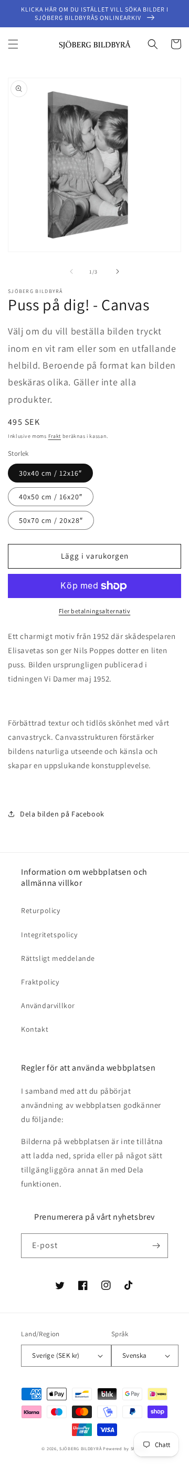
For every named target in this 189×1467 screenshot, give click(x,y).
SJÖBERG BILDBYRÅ (80, 1448)
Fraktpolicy (40, 982)
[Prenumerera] (155, 1245)
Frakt (54, 436)
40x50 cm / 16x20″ (50, 496)
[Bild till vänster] (71, 271)
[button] (13, 44)
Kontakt (34, 1029)
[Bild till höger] (117, 271)
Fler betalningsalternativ (95, 611)
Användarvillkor (48, 1005)
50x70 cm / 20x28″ (51, 520)
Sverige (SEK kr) (55, 1355)
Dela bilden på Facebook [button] (62, 814)
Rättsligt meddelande (58, 958)
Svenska (134, 1355)
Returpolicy (40, 910)
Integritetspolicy (49, 934)
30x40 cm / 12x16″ (50, 473)
